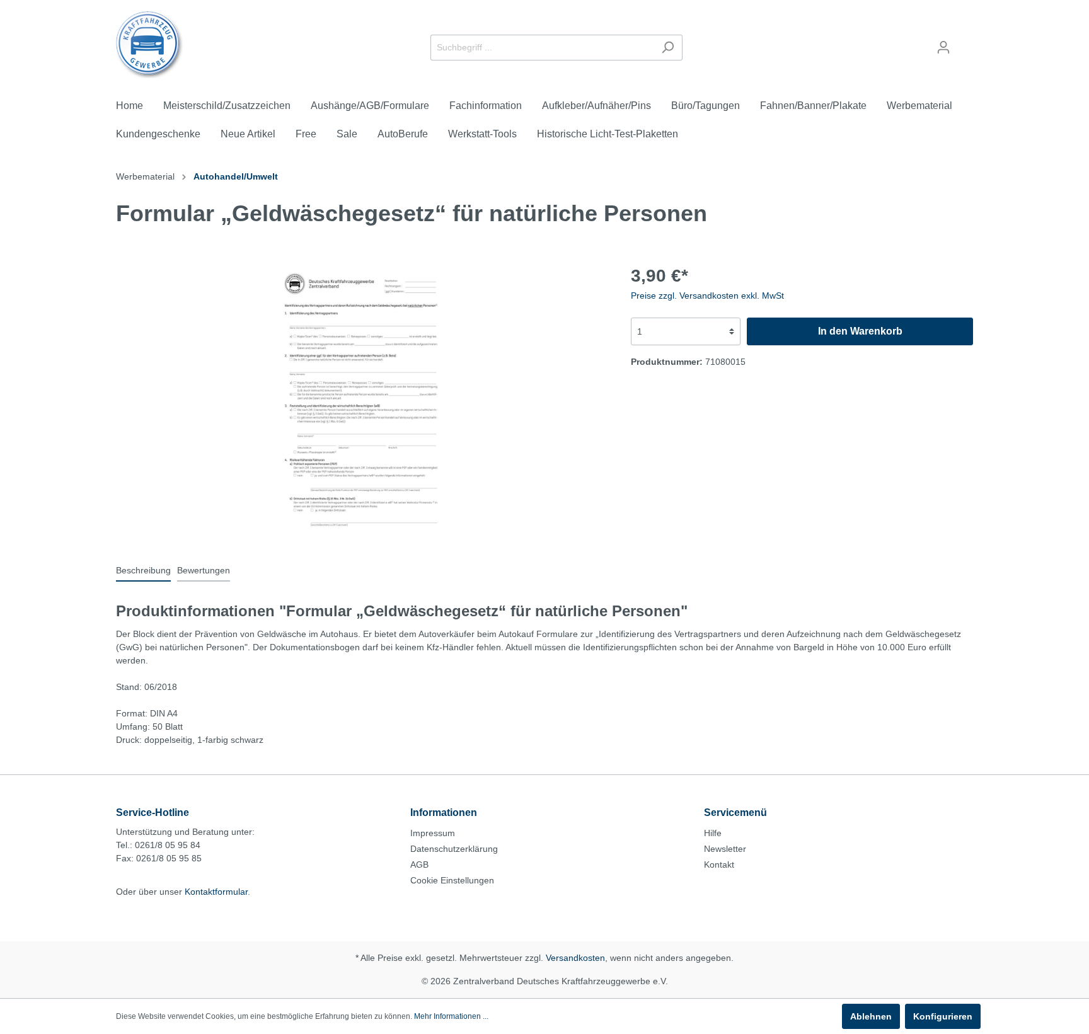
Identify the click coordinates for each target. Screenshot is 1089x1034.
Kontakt (719, 864)
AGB (419, 864)
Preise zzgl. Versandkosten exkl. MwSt (707, 295)
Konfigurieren (942, 1016)
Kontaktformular (216, 892)
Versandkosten (575, 958)
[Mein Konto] (943, 47)
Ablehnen (871, 1016)
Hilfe (713, 833)
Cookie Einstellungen (452, 880)
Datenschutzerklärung (454, 849)
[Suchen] (668, 47)
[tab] (143, 570)
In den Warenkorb (860, 331)
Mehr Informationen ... (451, 1016)
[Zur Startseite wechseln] (149, 44)
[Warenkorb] (965, 42)
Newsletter (725, 849)
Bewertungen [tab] (203, 570)
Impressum (432, 833)
